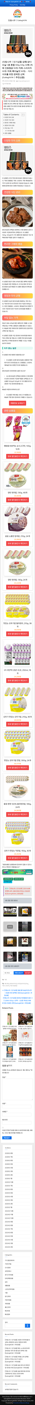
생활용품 (7, 1285)
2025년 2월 (8, 1204)
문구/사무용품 (9, 1275)
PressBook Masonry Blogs (21, 1402)
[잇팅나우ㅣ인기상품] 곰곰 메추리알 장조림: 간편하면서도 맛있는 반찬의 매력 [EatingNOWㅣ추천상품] (17, 1373)
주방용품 (7, 1303)
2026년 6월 (9, 1160)
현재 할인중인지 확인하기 (17, 456)
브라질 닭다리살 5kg (22, 983)
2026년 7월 (8, 1157)
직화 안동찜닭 (13, 985)
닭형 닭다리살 (13, 983)
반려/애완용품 (9, 1278)
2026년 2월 (8, 1175)
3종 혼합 (6, 983)
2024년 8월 (9, 1225)
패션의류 (7, 1311)
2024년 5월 (9, 1236)
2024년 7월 (9, 1229)
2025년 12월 (9, 1182)
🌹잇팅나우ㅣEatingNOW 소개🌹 (13, 1)
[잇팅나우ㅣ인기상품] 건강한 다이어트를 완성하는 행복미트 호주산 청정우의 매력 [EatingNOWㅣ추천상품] (17, 1342)
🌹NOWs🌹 (27, 1)
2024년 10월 (9, 1218)
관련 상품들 (8, 133)
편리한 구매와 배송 (10, 122)
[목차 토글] (22, 114)
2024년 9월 (9, 1222)
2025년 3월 (9, 1200)
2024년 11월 (9, 1214)
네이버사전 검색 (19, 879)
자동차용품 (8, 1300)
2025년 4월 (9, 1196)
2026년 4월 (9, 1168)
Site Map (22, 5)
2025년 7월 (8, 1185)
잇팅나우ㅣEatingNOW (17, 20)
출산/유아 (8, 1307)
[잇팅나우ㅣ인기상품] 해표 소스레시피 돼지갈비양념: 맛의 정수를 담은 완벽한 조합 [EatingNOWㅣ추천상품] (17, 1351)
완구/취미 (8, 1296)
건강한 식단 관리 (9, 120)
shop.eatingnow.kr (24, 81)
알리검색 (28, 973)
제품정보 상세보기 (17, 403)
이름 (4, 1103)
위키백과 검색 (7, 882)
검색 (6, 1322)
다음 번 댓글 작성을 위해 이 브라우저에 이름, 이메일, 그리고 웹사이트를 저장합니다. (17, 1131)
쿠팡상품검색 (19, 973)
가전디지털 (8, 1264)
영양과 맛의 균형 (9, 125)
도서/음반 (8, 1267)
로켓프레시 (8, 1271)
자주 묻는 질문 (10, 130)
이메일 (4, 1111)
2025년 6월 (9, 1189)
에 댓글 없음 (7, 84)
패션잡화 (7, 1314)
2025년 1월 (8, 1207)
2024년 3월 (9, 1243)
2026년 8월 (9, 1153)
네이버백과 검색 (8, 879)
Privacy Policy (14, 5)
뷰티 (6, 1282)
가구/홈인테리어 (9, 1260)
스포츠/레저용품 (9, 1289)
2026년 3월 (9, 1171)
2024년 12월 (9, 1211)
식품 (5, 979)
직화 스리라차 (6, 985)
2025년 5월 (9, 1193)
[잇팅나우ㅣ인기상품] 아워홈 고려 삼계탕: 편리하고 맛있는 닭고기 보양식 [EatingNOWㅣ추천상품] (17, 1359)
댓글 (4, 1077)
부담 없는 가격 (9, 128)
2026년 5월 (9, 1164)
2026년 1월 (8, 1178)
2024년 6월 (9, 1232)
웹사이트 (5, 1119)
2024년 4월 (9, 1240)
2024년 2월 (9, 1247)
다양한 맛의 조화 (9, 117)
